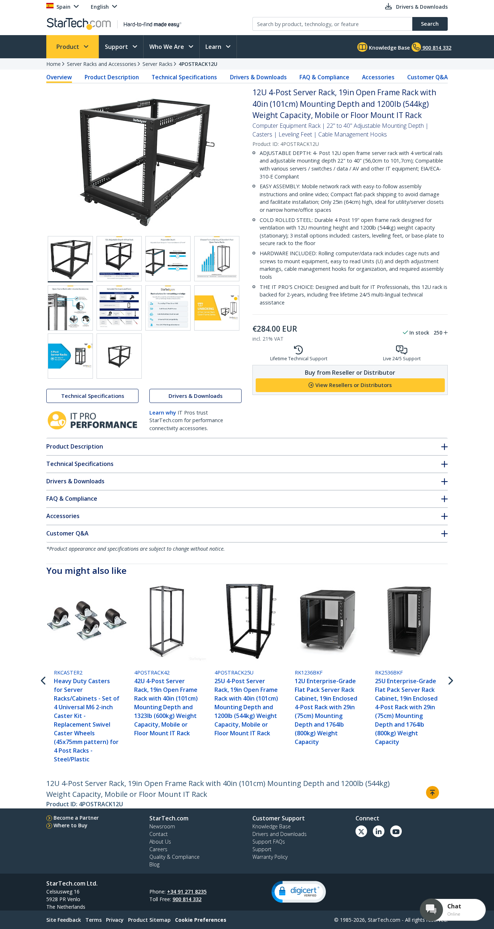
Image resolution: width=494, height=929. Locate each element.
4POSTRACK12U (198, 63)
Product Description (112, 77)
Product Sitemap (149, 919)
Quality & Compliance (174, 856)
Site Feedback (63, 919)
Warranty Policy (270, 856)
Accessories (378, 77)
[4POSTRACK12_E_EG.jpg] (70, 308)
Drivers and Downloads (279, 834)
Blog (154, 864)
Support (117, 47)
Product (68, 47)
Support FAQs (268, 841)
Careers (158, 849)
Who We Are (167, 47)
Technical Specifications (184, 77)
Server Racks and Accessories (101, 63)
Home (53, 63)
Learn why (162, 412)
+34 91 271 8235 (186, 891)
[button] (299, 892)
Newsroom (162, 826)
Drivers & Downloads (258, 77)
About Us (160, 841)
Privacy (115, 919)
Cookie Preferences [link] (200, 919)
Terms (93, 919)
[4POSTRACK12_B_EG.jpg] (119, 258)
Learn (214, 47)
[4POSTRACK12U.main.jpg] (70, 259)
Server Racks (157, 63)
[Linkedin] (378, 831)
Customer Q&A (427, 77)
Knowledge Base (388, 47)
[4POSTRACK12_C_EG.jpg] (168, 258)
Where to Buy (71, 825)
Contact (158, 834)
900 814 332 (187, 899)
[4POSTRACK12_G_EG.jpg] (168, 308)
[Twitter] (361, 831)
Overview (59, 77)
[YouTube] (396, 831)
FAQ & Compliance (324, 77)
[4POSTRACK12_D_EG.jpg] (216, 258)
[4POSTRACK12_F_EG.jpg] (119, 308)
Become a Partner (76, 817)
